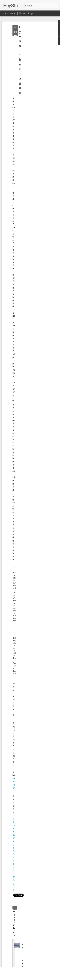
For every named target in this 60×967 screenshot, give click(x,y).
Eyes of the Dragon (20, 59)
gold (14, 886)
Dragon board (13, 866)
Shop (30, 13)
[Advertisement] (32, 76)
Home (22, 13)
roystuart (14, 785)
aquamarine (14, 823)
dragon (14, 844)
